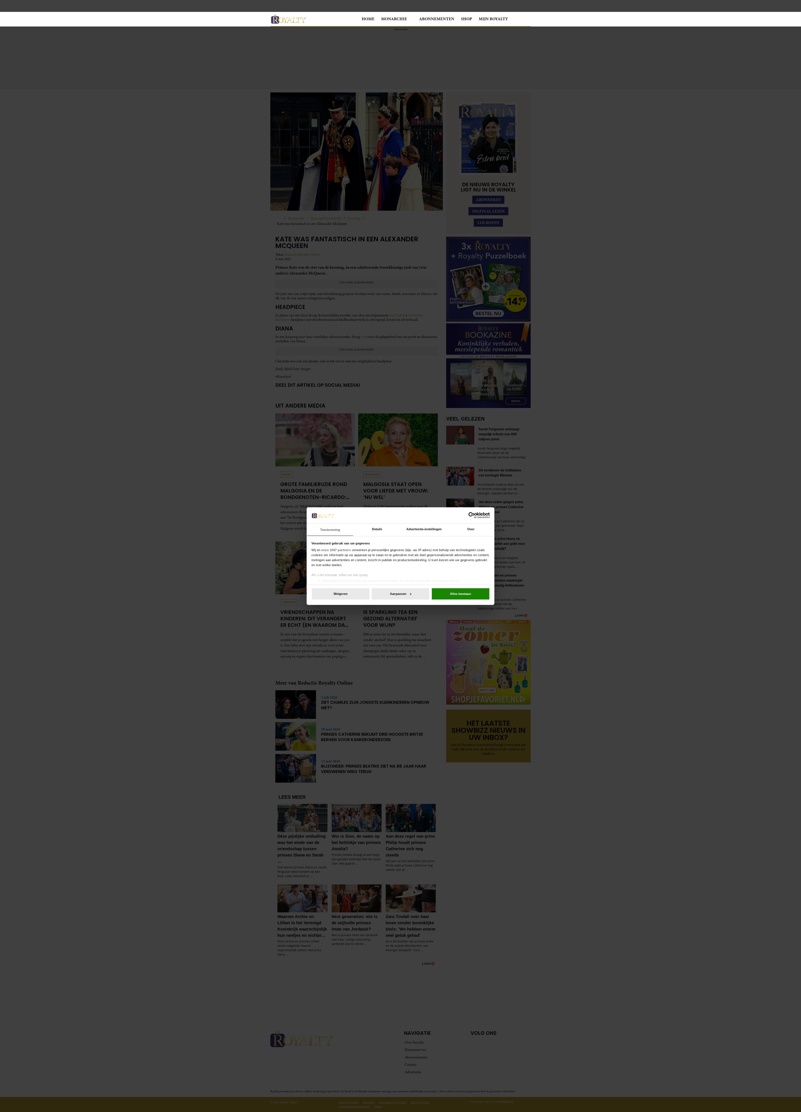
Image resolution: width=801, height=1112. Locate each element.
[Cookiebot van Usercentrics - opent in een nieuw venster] (471, 515)
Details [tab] (377, 529)
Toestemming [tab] (330, 529)
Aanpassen (398, 594)
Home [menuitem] (368, 19)
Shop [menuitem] (466, 19)
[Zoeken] (527, 19)
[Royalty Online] (312, 19)
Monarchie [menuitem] (394, 19)
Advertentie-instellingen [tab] (424, 529)
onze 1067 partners (336, 550)
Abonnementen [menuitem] (436, 19)
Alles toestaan (460, 594)
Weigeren (341, 594)
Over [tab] (470, 529)
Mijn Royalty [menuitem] (493, 19)
